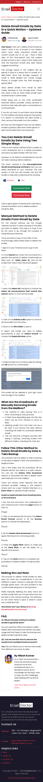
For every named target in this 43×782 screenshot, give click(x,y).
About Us (26, 2)
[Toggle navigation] (39, 9)
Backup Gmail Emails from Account (18, 608)
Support (19, 2)
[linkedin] (19, 41)
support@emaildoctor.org (23, 740)
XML (33, 778)
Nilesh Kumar (13, 41)
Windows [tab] (10, 180)
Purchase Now (21, 195)
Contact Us (36, 2)
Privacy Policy (14, 778)
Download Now (21, 188)
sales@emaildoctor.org (21, 743)
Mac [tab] (23, 180)
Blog (5, 752)
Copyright (25, 778)
